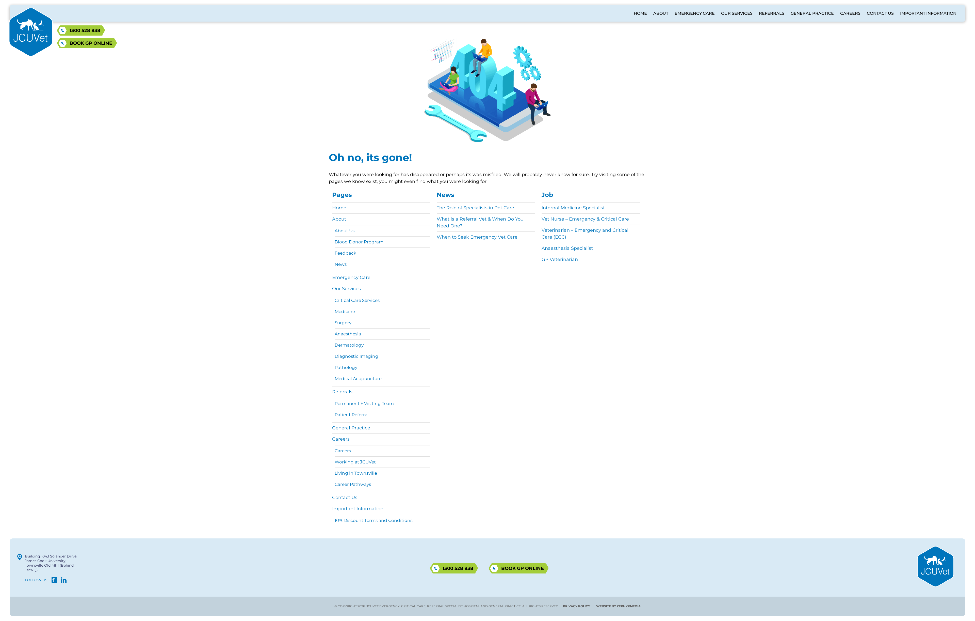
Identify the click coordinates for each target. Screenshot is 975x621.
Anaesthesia (348, 333)
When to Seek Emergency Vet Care (477, 237)
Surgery (343, 322)
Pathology (346, 367)
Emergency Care (695, 13)
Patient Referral (352, 414)
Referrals (771, 13)
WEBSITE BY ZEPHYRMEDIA (618, 606)
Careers (850, 13)
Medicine (345, 311)
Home (640, 13)
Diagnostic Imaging (356, 356)
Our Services (737, 13)
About (660, 13)
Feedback (345, 253)
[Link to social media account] (54, 581)
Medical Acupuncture (358, 378)
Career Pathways (353, 484)
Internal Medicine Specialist (573, 208)
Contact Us (880, 13)
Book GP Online (91, 43)
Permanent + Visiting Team (364, 403)
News (341, 264)
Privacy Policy (576, 606)
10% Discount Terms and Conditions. (374, 520)
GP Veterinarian (560, 259)
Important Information (928, 13)
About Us (344, 230)
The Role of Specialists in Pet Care (475, 208)
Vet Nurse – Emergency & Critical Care (585, 219)
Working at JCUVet (355, 461)
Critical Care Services (357, 300)
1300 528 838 (85, 30)
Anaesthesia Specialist (567, 248)
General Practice (812, 13)
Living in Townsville (356, 473)
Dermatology (349, 345)
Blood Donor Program (359, 241)
